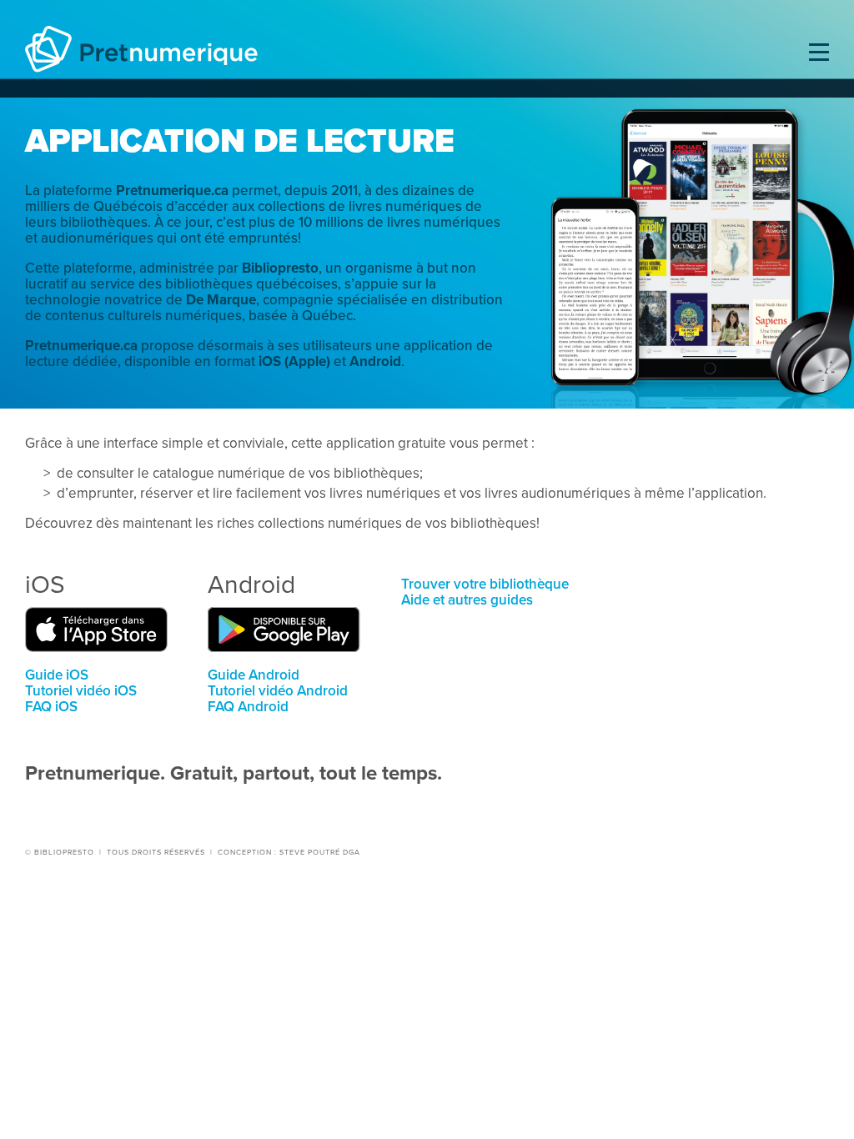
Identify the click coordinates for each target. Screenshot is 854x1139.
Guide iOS (56, 675)
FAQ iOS (51, 706)
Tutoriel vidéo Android (278, 691)
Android (375, 361)
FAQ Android (248, 706)
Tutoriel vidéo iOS (81, 691)
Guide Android (253, 675)
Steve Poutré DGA (319, 852)
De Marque (221, 300)
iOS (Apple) (294, 361)
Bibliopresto (280, 268)
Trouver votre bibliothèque (485, 584)
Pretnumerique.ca (172, 190)
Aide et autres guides (467, 600)
